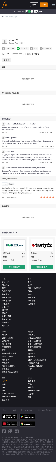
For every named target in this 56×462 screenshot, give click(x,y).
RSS (3, 391)
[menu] (53, 4)
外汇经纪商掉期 (34, 341)
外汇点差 (31, 335)
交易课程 (5, 369)
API (3, 387)
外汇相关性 (6, 301)
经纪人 (11, 184)
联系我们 (31, 387)
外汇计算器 (6, 316)
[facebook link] (4, 431)
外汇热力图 (6, 319)
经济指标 (5, 322)
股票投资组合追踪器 (10, 372)
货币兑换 (5, 326)
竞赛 (30, 294)
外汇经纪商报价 (34, 338)
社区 (30, 282)
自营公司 (31, 357)
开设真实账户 (14, 267)
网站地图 (28, 410)
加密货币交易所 (8, 366)
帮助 (30, 384)
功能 (4, 384)
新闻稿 (30, 350)
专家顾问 (5, 363)
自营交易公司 (7, 338)
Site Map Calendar (45, 410)
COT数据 (5, 310)
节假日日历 (6, 291)
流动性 (4, 313)
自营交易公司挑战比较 (37, 360)
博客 (30, 397)
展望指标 (31, 304)
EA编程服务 (6, 347)
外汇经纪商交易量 (35, 344)
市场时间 (5, 285)
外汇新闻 (5, 304)
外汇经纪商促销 (34, 347)
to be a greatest (11, 138)
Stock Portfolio (8, 394)
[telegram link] (17, 431)
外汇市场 (5, 294)
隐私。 (15, 410)
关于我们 (31, 394)
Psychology (9, 151)
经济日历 (5, 282)
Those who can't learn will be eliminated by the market (25, 168)
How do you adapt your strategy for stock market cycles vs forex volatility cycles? (25, 128)
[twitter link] (10, 431)
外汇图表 (31, 297)
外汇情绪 (31, 301)
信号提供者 (6, 344)
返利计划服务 (7, 356)
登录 (34, 5)
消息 (7, 60)
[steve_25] (3, 124)
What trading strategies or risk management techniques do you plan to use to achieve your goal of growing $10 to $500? (27, 142)
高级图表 (5, 400)
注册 (44, 5)
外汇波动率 (6, 297)
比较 (30, 369)
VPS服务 (5, 341)
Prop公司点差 (33, 363)
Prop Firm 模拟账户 (36, 366)
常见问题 (31, 381)
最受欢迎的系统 (34, 288)
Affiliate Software (9, 397)
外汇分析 (5, 307)
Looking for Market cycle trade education (20, 124)
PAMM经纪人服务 (9, 353)
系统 (30, 285)
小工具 (4, 381)
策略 (30, 291)
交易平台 (5, 360)
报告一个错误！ (34, 391)
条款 (5, 410)
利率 (4, 288)
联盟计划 (5, 350)
